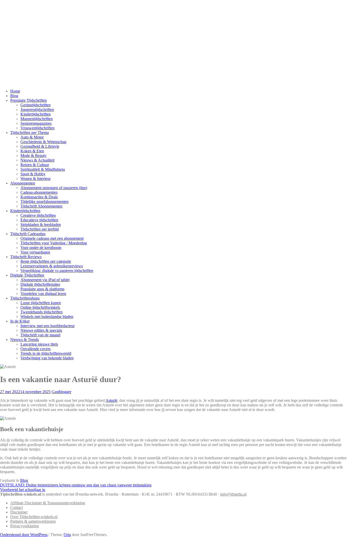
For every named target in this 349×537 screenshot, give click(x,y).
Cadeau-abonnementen (38, 192)
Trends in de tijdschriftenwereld (45, 353)
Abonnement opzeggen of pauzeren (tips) (53, 188)
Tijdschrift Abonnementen (41, 206)
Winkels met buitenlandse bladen (46, 316)
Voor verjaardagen (35, 252)
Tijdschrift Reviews (26, 257)
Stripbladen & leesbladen (40, 224)
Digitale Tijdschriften (27, 275)
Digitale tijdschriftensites (40, 284)
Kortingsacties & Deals (39, 197)
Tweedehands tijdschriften (41, 312)
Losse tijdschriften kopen (40, 303)
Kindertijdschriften (35, 114)
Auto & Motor (32, 137)
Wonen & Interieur (35, 178)
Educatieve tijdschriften (39, 220)
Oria (67, 534)
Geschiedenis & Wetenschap (43, 142)
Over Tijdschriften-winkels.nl (33, 517)
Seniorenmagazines (36, 123)
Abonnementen (22, 183)
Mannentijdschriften (36, 119)
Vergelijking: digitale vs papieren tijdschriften (56, 270)
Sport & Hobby (32, 174)
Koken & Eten (32, 151)
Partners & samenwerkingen (33, 521)
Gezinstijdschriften (35, 105)
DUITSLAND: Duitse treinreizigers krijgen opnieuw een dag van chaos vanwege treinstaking (76, 485)
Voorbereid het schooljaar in (22, 489)
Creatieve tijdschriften (38, 215)
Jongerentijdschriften (37, 109)
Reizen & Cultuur (34, 165)
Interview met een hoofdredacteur (47, 326)
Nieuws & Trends (24, 339)
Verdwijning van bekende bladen (47, 358)
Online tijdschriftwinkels (40, 307)
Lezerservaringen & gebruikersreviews (51, 266)
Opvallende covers (35, 349)
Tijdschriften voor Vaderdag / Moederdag (53, 243)
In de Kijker (20, 321)
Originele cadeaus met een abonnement (52, 238)
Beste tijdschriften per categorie (45, 261)
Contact (16, 507)
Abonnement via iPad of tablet (44, 280)
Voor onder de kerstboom (40, 247)
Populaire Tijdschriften (28, 100)
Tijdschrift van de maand (40, 335)
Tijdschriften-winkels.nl (81, 44)
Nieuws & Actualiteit (37, 160)
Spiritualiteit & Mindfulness (42, 169)
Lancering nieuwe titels (39, 344)
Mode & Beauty (33, 155)
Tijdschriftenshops (25, 298)
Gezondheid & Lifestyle (39, 146)
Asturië (111, 400)
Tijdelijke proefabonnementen (44, 201)
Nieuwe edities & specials (41, 330)
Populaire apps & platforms (42, 289)
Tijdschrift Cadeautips (27, 234)
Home (15, 91)
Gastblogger (61, 392)
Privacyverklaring (24, 526)
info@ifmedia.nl (233, 494)
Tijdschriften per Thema (29, 132)
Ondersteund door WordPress (24, 534)
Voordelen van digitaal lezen (43, 293)
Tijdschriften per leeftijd (39, 229)
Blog (14, 96)
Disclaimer (19, 512)
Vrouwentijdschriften (37, 128)
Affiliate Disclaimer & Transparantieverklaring (47, 503)
